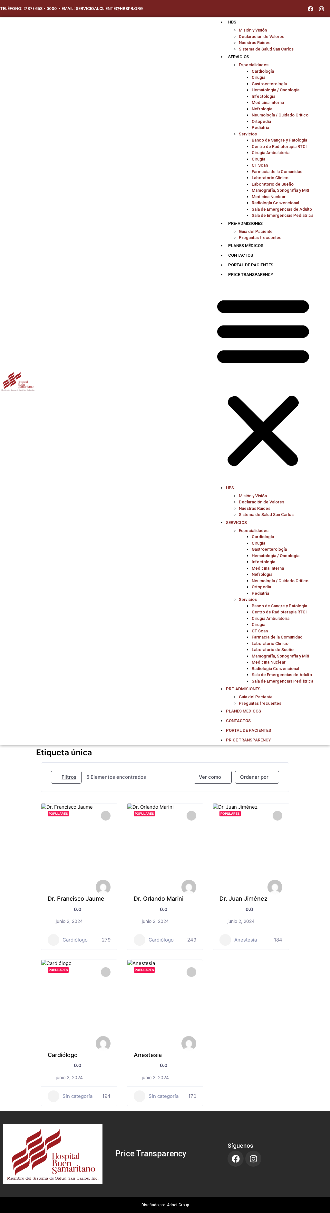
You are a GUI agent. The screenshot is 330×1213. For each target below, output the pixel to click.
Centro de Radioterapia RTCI (279, 146)
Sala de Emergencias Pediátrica (282, 215)
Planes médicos (245, 245)
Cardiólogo (75, 940)
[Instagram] (321, 8)
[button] (263, 381)
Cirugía (258, 77)
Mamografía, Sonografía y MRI (280, 190)
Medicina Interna (268, 102)
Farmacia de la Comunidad (277, 171)
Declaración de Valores (261, 36)
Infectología (263, 96)
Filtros (69, 777)
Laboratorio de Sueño (273, 184)
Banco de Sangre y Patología (279, 140)
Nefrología (262, 108)
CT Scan (260, 165)
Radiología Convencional (275, 202)
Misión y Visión (253, 30)
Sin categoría (77, 1096)
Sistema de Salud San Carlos (266, 49)
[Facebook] (310, 8)
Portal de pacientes (250, 264)
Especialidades (253, 64)
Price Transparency (150, 1153)
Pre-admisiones (245, 223)
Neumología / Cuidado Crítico (280, 115)
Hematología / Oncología (275, 89)
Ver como (210, 777)
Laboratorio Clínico (270, 177)
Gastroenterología (269, 83)
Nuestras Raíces (254, 42)
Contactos (240, 255)
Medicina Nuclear (269, 196)
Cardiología (263, 71)
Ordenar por (254, 777)
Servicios (238, 56)
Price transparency (250, 274)
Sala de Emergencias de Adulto (282, 209)
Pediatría (260, 127)
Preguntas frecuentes (260, 237)
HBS (232, 22)
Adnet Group (178, 1205)
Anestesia (245, 940)
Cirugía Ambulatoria (270, 152)
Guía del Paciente (256, 231)
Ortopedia (261, 121)
